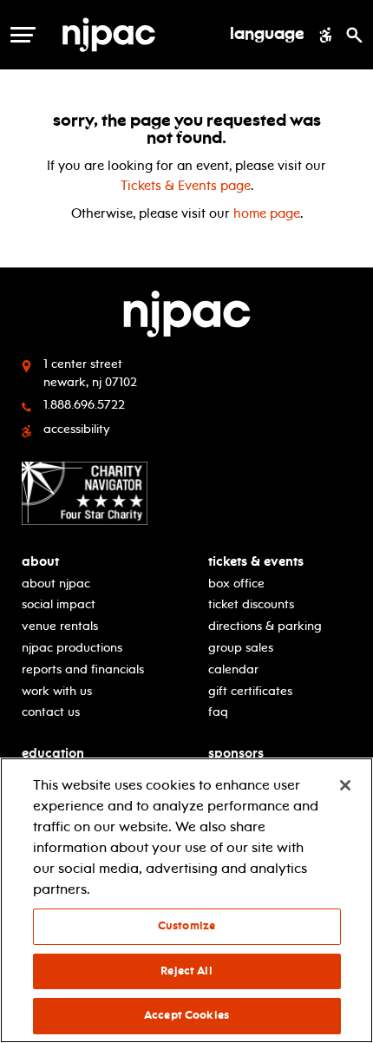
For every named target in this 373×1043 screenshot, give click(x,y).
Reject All (186, 971)
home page (266, 213)
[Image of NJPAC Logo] (138, 34)
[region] (186, 900)
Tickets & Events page (186, 186)
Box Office (236, 583)
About (40, 561)
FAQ (218, 712)
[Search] (354, 35)
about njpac (56, 583)
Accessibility (76, 429)
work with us (57, 691)
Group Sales (240, 647)
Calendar (233, 669)
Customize (186, 926)
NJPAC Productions (72, 647)
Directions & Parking (265, 626)
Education (53, 753)
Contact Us (51, 712)
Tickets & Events (256, 561)
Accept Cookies (186, 1015)
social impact (58, 604)
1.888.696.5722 (84, 404)
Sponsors (236, 753)
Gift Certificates (250, 691)
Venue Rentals (60, 626)
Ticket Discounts (251, 604)
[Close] (345, 785)
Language (267, 34)
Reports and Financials (83, 669)
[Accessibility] (325, 35)
